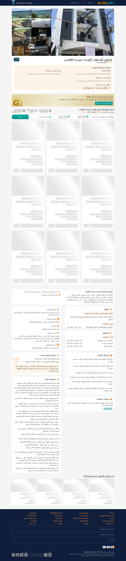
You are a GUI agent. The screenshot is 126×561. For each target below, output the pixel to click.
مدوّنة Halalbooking (56, 513)
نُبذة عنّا (112, 513)
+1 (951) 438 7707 (36, 555)
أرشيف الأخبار (58, 515)
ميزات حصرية (32, 523)
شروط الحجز (84, 515)
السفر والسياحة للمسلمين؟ (106, 515)
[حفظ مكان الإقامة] (110, 52)
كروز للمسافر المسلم (30, 518)
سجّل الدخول (28, 3)
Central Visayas (93, 10)
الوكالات (60, 523)
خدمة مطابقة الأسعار (108, 521)
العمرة (112, 518)
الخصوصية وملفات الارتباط (80, 518)
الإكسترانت (33, 521)
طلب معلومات (108, 408)
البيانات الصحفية (57, 521)
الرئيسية (110, 10)
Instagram (13, 555)
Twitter (26, 555)
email (50, 555)
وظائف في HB (32, 515)
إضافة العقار (32, 513)
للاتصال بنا (85, 523)
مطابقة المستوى (83, 513)
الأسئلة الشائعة (84, 521)
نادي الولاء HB (75, 3)
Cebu (83, 10)
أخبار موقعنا (59, 518)
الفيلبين (103, 10)
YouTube (17, 555)
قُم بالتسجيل (19, 3)
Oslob (77, 10)
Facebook (21, 555)
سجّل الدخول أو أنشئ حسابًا (104, 103)
